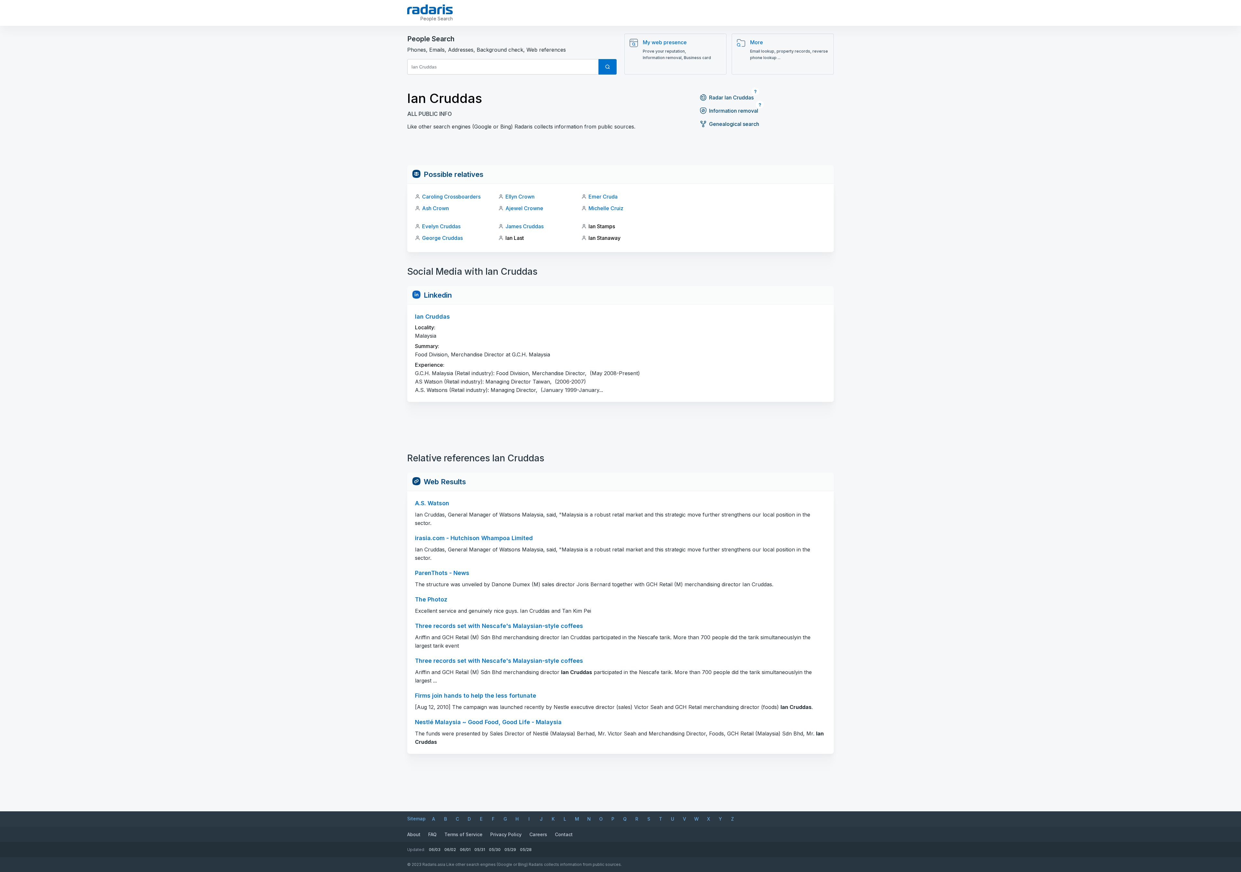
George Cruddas (442, 238)
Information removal (733, 111)
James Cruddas (524, 226)
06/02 (450, 849)
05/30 (495, 849)
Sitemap (416, 818)
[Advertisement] (620, 150)
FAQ (432, 834)
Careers (538, 834)
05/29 (510, 849)
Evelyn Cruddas (441, 226)
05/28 (526, 849)
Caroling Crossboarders (451, 196)
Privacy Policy (506, 834)
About (413, 834)
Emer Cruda (603, 196)
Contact (564, 834)
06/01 (465, 849)
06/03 (434, 849)
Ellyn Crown (520, 196)
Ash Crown (435, 208)
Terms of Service (463, 834)
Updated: (416, 849)
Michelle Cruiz (606, 208)
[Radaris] (430, 9)
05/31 (479, 849)
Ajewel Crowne (524, 208)
